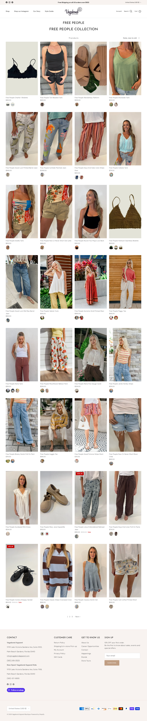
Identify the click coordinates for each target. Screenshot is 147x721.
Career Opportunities (90, 646)
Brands (84, 657)
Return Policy (59, 642)
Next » (77, 616)
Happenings (86, 653)
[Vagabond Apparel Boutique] (73, 11)
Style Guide (49, 11)
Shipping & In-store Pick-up (65, 646)
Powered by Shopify (37, 714)
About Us (85, 642)
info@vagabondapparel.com (18, 656)
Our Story (36, 11)
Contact (84, 650)
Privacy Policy (59, 653)
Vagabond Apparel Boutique (21, 714)
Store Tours (86, 661)
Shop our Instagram (21, 11)
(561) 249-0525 (13, 660)
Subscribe (111, 663)
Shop (8, 11)
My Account (59, 650)
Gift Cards (58, 657)
